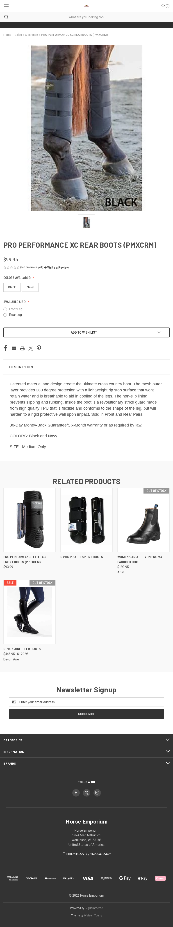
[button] (56, 267)
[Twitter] (30, 348)
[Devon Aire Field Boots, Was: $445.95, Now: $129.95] (29, 612)
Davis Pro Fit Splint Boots (81, 557)
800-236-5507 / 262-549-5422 (88, 854)
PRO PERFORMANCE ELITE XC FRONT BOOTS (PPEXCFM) (24, 559)
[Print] (22, 348)
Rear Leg (15, 314)
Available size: (14, 302)
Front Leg (16, 309)
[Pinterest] (39, 348)
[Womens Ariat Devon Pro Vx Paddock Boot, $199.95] (143, 520)
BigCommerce (94, 908)
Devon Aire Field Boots (22, 649)
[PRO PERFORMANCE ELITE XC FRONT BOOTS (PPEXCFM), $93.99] (29, 520)
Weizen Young (93, 915)
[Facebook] (5, 348)
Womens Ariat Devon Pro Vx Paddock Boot (139, 559)
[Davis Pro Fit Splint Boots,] (86, 520)
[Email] (14, 348)
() (167, 6)
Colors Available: (17, 278)
